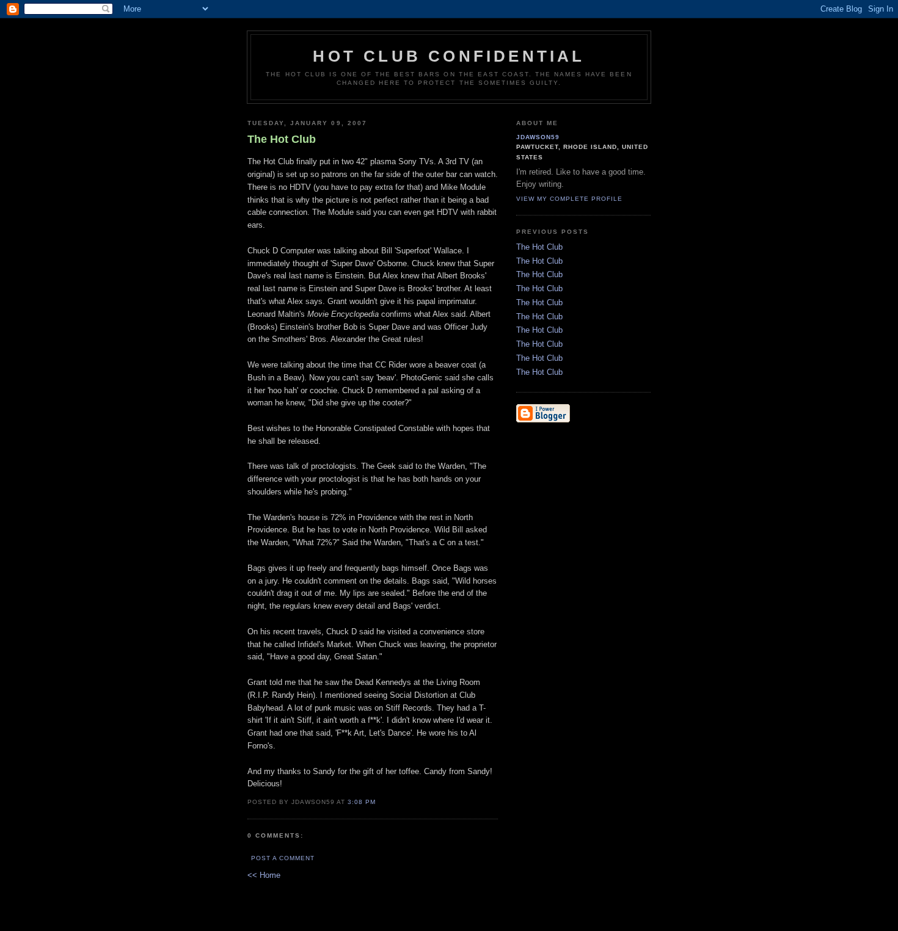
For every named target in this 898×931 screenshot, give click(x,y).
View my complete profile (569, 198)
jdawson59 (538, 137)
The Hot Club (539, 247)
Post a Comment (283, 858)
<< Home (263, 875)
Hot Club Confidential (449, 56)
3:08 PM (362, 802)
